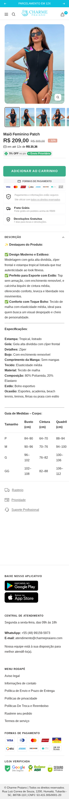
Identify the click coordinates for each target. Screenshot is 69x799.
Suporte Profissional (25, 509)
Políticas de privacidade (21, 698)
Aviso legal (12, 676)
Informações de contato (20, 683)
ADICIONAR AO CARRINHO (34, 171)
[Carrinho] (62, 14)
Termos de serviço (17, 721)
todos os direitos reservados (45, 199)
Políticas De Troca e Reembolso (26, 706)
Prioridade (19, 500)
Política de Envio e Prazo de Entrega (30, 690)
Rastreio (17, 490)
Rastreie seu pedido (18, 713)
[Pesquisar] (13, 14)
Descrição (13, 237)
